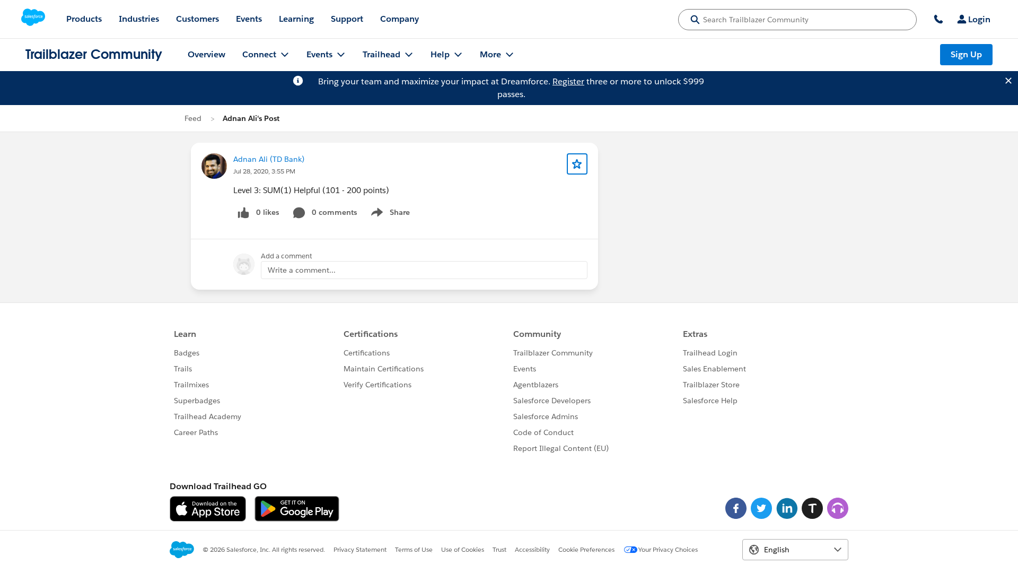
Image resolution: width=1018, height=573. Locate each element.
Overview (206, 54)
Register (568, 81)
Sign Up (966, 54)
